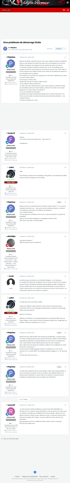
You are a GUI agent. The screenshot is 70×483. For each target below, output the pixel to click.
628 (11, 254)
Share (50, 48)
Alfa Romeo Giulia (27, 49)
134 (11, 75)
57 (11, 423)
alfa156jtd (11, 236)
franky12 (11, 133)
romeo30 (11, 405)
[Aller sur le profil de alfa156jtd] (11, 243)
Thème (17, 476)
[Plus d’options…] (65, 57)
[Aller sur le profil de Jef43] (11, 174)
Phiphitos (11, 57)
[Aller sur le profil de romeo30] (11, 411)
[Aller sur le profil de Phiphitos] (5, 49)
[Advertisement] (22, 26)
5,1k (11, 186)
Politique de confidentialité (30, 476)
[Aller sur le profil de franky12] (11, 139)
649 (11, 151)
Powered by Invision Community (35, 480)
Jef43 (11, 167)
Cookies (52, 476)
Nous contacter (44, 476)
